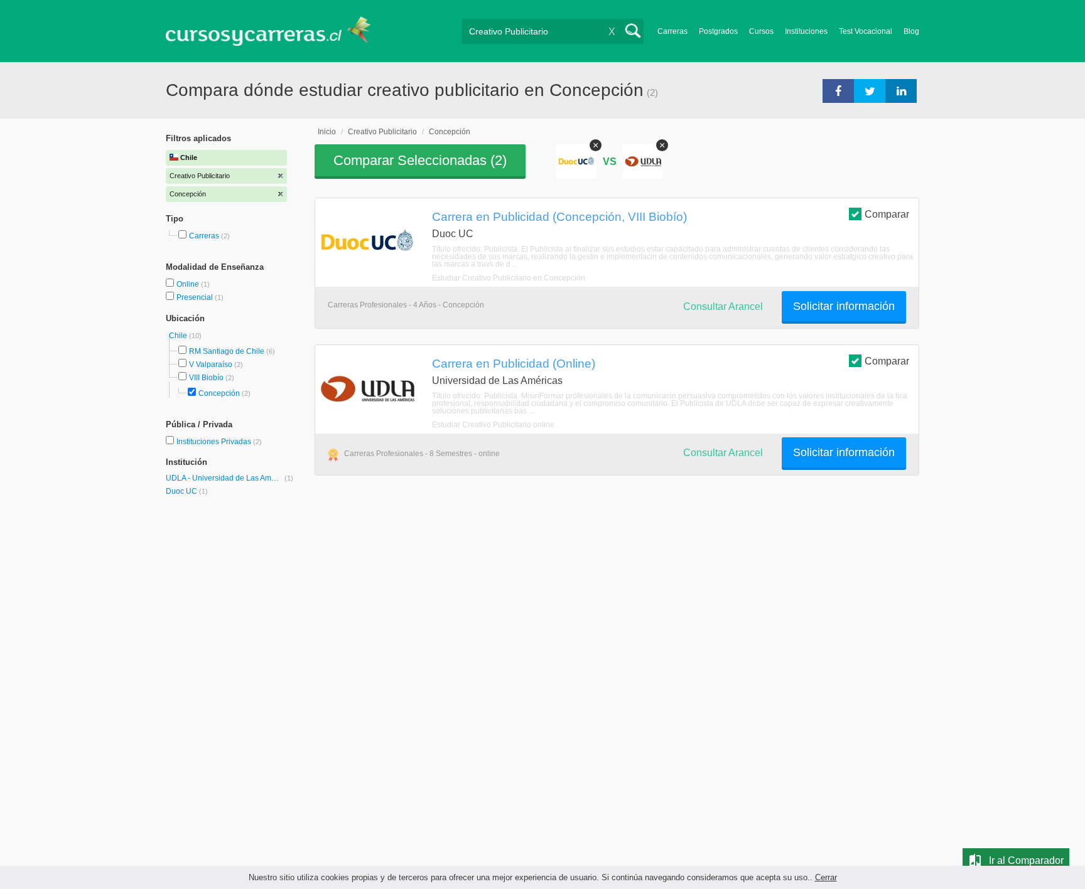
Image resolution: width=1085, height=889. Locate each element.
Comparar (887, 214)
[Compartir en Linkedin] (901, 90)
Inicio (327, 131)
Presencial (195, 297)
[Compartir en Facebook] (838, 90)
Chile (179, 335)
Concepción (219, 393)
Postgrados (718, 31)
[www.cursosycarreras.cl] (276, 31)
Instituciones (806, 31)
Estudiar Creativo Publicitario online (493, 424)
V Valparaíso (210, 364)
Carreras (672, 31)
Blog (911, 31)
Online (188, 284)
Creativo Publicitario (382, 131)
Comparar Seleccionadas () (420, 160)
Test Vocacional (865, 31)
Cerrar (826, 877)
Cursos (761, 31)
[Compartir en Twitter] (869, 90)
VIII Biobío (206, 377)
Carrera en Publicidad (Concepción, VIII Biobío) (559, 216)
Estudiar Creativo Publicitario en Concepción (508, 278)
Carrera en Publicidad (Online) (513, 363)
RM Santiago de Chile (226, 351)
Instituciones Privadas (219, 441)
